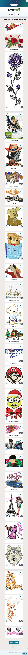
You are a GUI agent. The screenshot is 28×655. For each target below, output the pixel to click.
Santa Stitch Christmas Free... (14, 363)
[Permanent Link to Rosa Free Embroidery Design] (14, 80)
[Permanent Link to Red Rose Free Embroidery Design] (14, 41)
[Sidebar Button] (18, 14)
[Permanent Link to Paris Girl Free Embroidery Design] (14, 505)
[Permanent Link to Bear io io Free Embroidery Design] (14, 314)
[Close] (27, 1)
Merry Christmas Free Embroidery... (14, 341)
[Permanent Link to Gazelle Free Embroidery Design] (14, 608)
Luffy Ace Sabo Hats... (14, 168)
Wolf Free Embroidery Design (14, 567)
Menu (11, 14)
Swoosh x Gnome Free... (14, 32)
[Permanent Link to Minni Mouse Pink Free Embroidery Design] (14, 631)
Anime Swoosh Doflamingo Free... (14, 435)
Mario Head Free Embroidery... (14, 385)
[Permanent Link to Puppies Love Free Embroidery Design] (14, 178)
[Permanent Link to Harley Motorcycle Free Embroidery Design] (14, 195)
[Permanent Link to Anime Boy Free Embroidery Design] (14, 461)
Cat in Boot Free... (14, 229)
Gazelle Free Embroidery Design (14, 623)
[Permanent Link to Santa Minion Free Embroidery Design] (14, 404)
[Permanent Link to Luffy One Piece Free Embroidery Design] (14, 271)
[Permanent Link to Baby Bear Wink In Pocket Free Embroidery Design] (14, 246)
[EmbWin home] (14, 9)
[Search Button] (15, 14)
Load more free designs (14, 642)
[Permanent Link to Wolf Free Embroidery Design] (14, 555)
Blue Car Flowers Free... (14, 489)
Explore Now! (14, 4)
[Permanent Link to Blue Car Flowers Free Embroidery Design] (14, 480)
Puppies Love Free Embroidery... (14, 186)
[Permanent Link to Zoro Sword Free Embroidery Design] (14, 126)
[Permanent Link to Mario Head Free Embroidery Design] (14, 375)
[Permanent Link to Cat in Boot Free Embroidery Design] (14, 217)
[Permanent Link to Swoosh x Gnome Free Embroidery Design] (14, 27)
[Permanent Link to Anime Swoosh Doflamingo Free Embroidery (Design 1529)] (14, 429)
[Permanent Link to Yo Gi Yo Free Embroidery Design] (14, 444)
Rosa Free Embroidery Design (14, 109)
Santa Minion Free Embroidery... (14, 421)
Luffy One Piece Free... (14, 279)
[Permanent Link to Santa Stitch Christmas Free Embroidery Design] (14, 353)
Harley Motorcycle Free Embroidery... (14, 203)
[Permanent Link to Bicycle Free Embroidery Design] (14, 290)
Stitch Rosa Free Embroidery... (14, 541)
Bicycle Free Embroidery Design (14, 300)
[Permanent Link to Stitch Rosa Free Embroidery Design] (14, 531)
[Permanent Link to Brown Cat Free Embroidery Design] (14, 581)
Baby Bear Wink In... (14, 261)
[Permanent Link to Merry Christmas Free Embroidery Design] (14, 334)
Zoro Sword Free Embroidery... (14, 140)
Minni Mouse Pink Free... (13, 636)
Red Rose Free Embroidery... (14, 49)
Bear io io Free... (14, 326)
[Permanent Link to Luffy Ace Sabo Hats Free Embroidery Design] (14, 155)
